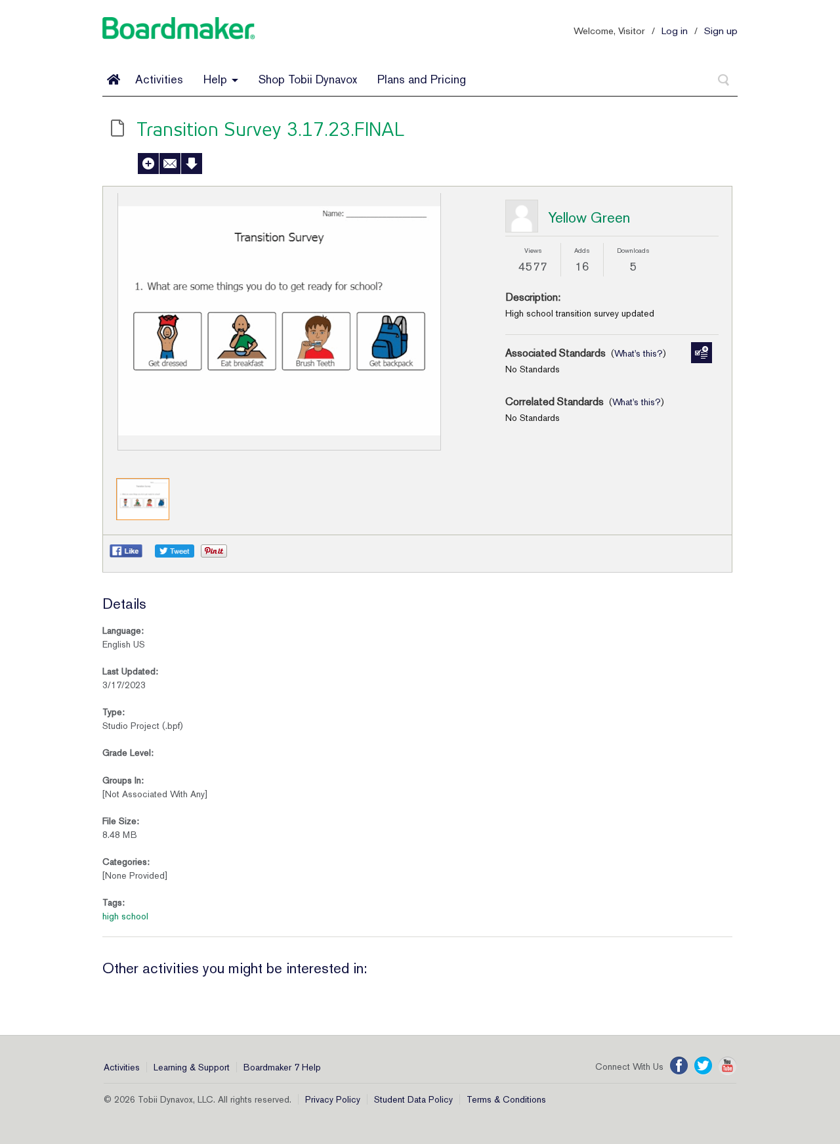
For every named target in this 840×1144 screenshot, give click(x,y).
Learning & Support (192, 1067)
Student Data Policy (413, 1099)
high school (125, 916)
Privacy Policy (332, 1099)
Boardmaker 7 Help (282, 1067)
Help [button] (216, 79)
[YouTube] (727, 1066)
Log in (675, 30)
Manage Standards (701, 352)
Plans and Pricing (421, 79)
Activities (159, 79)
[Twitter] (703, 1066)
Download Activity (191, 163)
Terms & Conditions (506, 1099)
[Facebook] (679, 1066)
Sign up (721, 30)
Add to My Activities (148, 163)
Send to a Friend (169, 163)
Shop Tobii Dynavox (308, 79)
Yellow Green (589, 217)
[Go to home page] (113, 79)
